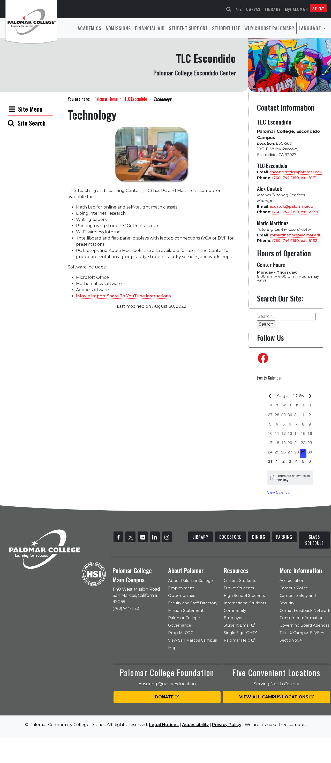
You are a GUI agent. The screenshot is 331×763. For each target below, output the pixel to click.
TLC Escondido (135, 99)
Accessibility (195, 724)
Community (235, 610)
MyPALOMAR (296, 9)
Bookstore (230, 537)
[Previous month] (270, 396)
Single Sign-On (238, 632)
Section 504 (291, 640)
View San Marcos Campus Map (192, 644)
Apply (318, 8)
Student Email (237, 625)
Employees (234, 617)
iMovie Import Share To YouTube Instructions (123, 296)
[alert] (290, 478)
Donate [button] (165, 697)
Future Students (239, 588)
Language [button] (310, 28)
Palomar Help (237, 640)
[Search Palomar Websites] (229, 9)
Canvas (253, 9)
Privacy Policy (226, 724)
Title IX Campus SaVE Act (303, 632)
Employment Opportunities (181, 592)
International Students (245, 603)
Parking (284, 537)
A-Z (239, 9)
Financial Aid (150, 28)
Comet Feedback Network (305, 610)
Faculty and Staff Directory (192, 603)
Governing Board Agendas (304, 625)
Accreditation (292, 580)
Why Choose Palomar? (269, 28)
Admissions (118, 28)
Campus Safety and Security (298, 599)
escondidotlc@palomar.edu (296, 172)
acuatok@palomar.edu (291, 206)
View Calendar (279, 492)
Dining (258, 537)
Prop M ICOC (180, 632)
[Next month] (310, 396)
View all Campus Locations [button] (274, 697)
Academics (89, 28)
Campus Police (294, 588)
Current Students (240, 580)
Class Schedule (314, 540)
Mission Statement (186, 610)
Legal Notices (164, 724)
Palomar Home (106, 99)
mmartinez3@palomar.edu (295, 235)
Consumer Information (302, 617)
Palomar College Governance (184, 621)
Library (273, 9)
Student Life (226, 28)
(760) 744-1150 (125, 608)
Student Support (188, 28)
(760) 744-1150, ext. (294, 177)
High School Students (244, 595)
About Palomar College (190, 580)
